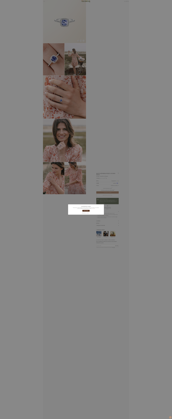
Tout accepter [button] (86, 210)
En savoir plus (93, 208)
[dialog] (86, 209)
